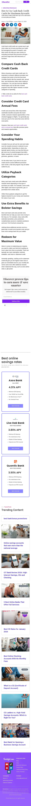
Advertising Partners (8, 780)
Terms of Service (20, 771)
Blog (17, 760)
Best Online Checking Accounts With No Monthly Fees (15, 658)
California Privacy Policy (22, 769)
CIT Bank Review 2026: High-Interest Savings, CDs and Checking (15, 575)
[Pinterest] (7, 768)
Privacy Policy (19, 767)
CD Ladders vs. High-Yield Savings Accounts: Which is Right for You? (15, 715)
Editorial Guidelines (7, 782)
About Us (5, 778)
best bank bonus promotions (15, 519)
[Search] (26, 2)
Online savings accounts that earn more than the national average (14, 545)
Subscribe (16, 301)
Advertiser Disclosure (10, 8)
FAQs (17, 763)
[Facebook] (9, 772)
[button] (15, 8)
